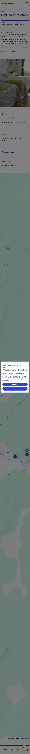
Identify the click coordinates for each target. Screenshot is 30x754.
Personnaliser (15, 384)
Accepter (15, 388)
